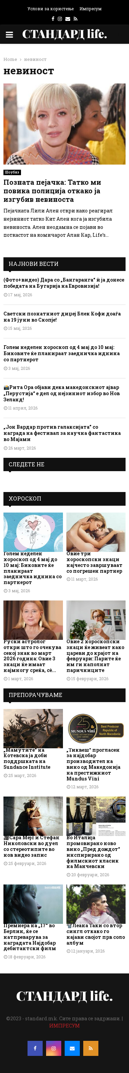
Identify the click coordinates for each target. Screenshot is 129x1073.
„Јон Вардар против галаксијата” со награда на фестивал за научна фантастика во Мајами (62, 433)
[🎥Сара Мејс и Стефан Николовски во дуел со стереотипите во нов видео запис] (33, 816)
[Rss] (90, 1048)
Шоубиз (12, 172)
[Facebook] (35, 1048)
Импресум (90, 8)
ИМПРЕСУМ (64, 1025)
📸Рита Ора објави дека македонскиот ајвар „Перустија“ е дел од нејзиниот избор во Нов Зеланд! (61, 393)
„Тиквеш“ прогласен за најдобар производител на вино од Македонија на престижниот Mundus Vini (93, 764)
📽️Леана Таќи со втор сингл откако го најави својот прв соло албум (95, 934)
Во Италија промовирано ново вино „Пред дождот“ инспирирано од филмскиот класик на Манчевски (93, 851)
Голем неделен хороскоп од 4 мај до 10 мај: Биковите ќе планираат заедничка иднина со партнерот (61, 353)
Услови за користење (51, 8)
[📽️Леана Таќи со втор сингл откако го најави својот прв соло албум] (96, 904)
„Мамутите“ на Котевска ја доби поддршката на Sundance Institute (26, 758)
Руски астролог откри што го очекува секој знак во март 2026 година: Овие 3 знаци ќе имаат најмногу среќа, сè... (32, 655)
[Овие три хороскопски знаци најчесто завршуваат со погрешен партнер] (96, 532)
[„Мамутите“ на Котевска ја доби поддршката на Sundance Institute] (33, 728)
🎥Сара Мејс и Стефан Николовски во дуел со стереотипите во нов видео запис (31, 846)
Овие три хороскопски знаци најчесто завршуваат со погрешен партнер (94, 562)
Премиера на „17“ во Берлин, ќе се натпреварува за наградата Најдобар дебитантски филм (29, 937)
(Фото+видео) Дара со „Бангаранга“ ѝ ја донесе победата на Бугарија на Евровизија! (63, 282)
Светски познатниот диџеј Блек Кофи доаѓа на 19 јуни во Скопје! (62, 316)
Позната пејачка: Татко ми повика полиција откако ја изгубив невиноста (52, 191)
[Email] (72, 1048)
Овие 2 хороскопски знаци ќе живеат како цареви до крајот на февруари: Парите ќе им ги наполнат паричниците (95, 655)
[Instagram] (53, 1048)
